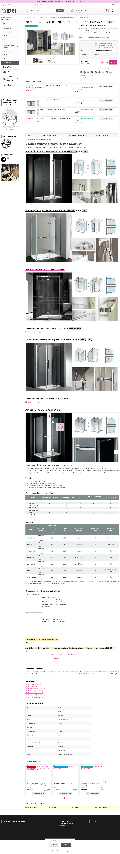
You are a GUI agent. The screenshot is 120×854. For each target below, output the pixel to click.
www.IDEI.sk (10, 129)
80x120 (53, 807)
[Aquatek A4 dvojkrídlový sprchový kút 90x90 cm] (33, 112)
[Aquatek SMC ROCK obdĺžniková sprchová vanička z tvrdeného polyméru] (38, 773)
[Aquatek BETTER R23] (72, 367)
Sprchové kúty (7, 28)
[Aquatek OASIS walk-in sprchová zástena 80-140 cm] (33, 124)
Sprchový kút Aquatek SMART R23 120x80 (50, 328)
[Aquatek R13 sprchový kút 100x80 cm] (33, 103)
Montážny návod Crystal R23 (34, 697)
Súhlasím (66, 845)
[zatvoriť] (117, 2)
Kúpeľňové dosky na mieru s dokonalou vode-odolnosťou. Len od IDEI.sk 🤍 (60, 2)
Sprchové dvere (8, 36)
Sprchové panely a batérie (9, 46)
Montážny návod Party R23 (33, 695)
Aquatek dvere (8, 59)
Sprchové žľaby (8, 55)
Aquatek (16, 5)
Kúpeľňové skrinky (6, 5)
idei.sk (27, 18)
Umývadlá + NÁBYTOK (10, 78)
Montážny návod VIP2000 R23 (35, 689)
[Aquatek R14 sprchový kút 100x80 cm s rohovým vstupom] (33, 91)
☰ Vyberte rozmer (106, 86)
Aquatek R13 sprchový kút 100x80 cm (51, 100)
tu (67, 851)
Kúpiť (113, 62)
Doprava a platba (65, 821)
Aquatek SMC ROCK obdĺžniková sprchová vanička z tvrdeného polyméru (38, 784)
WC (8, 72)
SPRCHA (10, 24)
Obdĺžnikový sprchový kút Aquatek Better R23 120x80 (55, 339)
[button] (64, 798)
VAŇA (9, 67)
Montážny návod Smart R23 (34, 691)
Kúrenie (9, 85)
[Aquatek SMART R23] (33, 332)
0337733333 (82, 11)
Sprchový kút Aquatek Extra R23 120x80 (50, 210)
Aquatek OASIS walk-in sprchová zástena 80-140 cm (55, 118)
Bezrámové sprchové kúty (9, 40)
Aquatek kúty (7, 63)
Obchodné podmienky (66, 823)
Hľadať (60, 11)
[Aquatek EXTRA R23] (72, 238)
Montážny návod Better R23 (34, 693)
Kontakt (42, 5)
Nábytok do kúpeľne (26, 5)
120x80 (76, 807)
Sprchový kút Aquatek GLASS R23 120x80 (51, 151)
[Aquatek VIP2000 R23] (72, 297)
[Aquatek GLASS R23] (72, 179)
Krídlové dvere (102, 807)
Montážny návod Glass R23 (34, 684)
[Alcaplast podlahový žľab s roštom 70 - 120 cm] (65, 773)
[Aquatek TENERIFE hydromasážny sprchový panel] (93, 773)
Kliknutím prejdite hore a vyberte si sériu (42, 639)
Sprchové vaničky (8, 51)
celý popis (106, 37)
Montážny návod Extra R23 (33, 687)
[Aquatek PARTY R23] (32, 402)
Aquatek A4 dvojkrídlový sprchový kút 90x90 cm (53, 109)
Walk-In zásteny (8, 32)
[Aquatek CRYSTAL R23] (72, 437)
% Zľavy (35, 5)
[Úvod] (13, 10)
